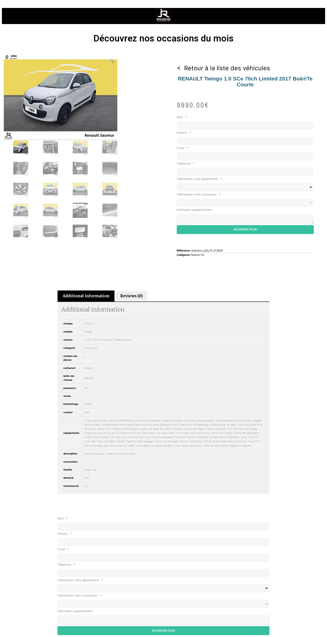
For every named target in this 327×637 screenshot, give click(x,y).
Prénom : (183, 132)
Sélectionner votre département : (198, 179)
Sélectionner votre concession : (198, 194)
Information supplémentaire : (195, 210)
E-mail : (181, 148)
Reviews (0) (131, 296)
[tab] (86, 295)
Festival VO (197, 254)
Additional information (86, 296)
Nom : (181, 117)
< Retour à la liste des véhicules (223, 68)
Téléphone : (184, 163)
